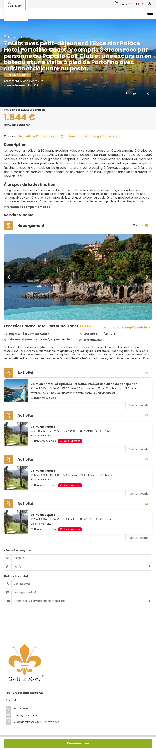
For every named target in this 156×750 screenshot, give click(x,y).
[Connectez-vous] (149, 4)
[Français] (140, 4)
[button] (9, 277)
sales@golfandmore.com (28, 715)
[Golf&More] (16, 10)
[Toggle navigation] (150, 13)
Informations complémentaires (27, 207)
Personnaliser (78, 743)
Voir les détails (138, 405)
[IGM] (25, 662)
